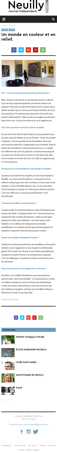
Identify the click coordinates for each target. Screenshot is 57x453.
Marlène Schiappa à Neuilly (30, 337)
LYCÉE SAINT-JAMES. (26, 362)
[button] (53, 19)
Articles (4, 30)
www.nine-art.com (10, 299)
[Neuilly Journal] (28, 6)
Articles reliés (9, 330)
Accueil (4, 25)
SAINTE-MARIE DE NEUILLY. (30, 375)
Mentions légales (32, 450)
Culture (11, 30)
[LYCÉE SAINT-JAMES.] (8, 365)
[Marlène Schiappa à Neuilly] (8, 339)
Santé (19, 388)
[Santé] (8, 390)
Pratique (43, 445)
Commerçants (6, 445)
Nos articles (32, 445)
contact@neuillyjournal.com (35, 424)
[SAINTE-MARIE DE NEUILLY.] (8, 378)
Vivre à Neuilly (20, 445)
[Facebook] (21, 432)
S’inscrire (52, 445)
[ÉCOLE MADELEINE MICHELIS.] (8, 352)
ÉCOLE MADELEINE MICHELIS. (31, 349)
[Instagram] (28, 432)
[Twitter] (35, 432)
